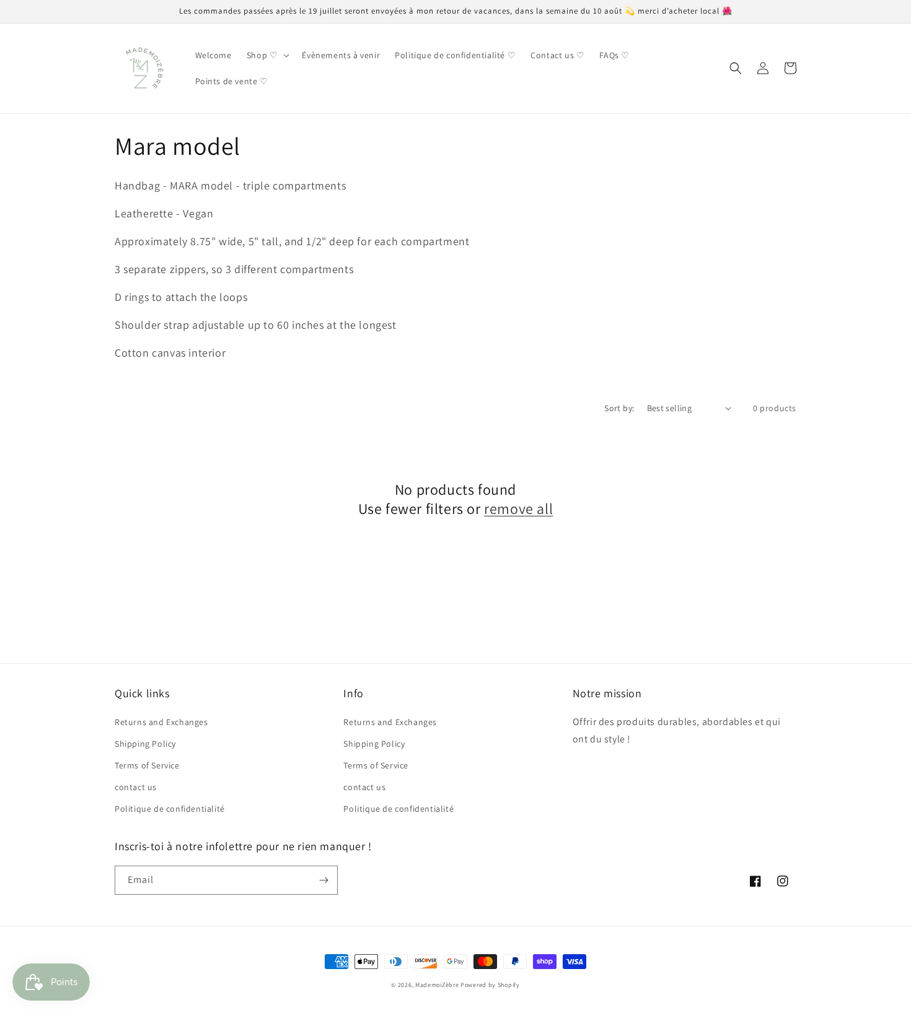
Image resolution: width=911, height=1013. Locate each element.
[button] (267, 55)
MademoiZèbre (437, 985)
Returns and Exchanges (161, 722)
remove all (518, 508)
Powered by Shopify (490, 985)
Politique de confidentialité (170, 808)
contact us (136, 787)
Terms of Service (147, 765)
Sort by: (619, 408)
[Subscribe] (323, 880)
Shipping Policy (145, 743)
